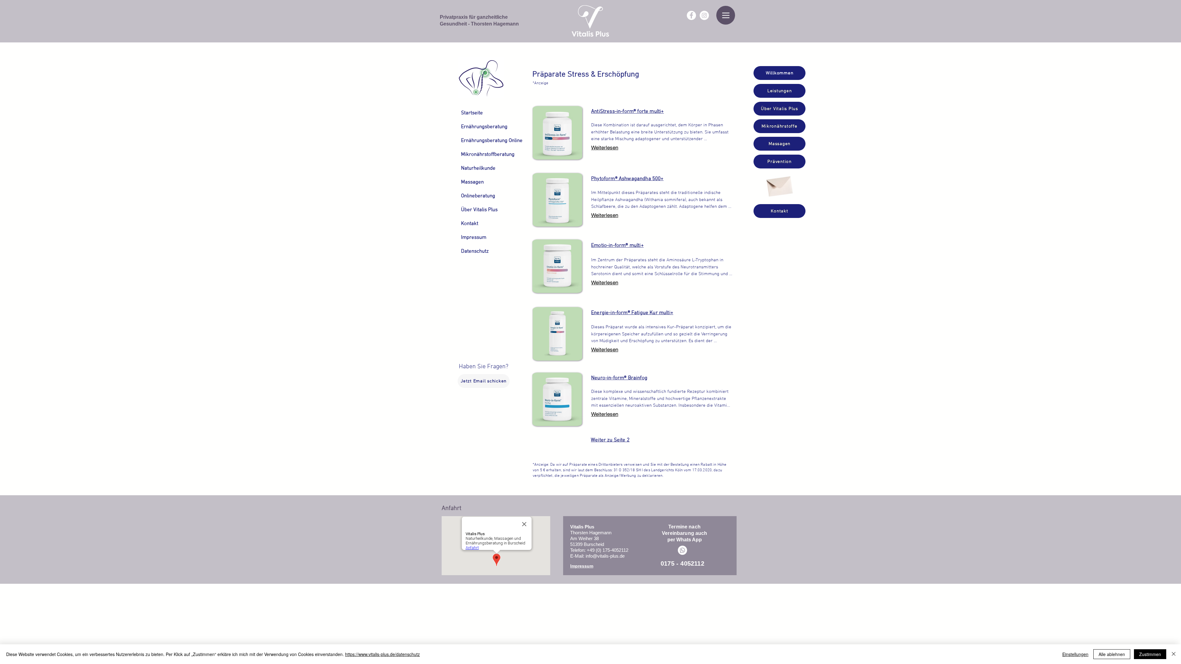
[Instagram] (704, 15)
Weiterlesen (604, 147)
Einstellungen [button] (1075, 654)
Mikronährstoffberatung (476, 155)
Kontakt (469, 224)
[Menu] (725, 15)
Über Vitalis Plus (476, 210)
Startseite (472, 113)
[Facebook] (691, 15)
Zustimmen (1150, 654)
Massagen (472, 182)
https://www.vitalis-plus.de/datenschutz (382, 654)
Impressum (473, 238)
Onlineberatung (476, 196)
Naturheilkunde (476, 168)
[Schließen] (1173, 654)
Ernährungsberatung (476, 127)
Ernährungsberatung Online (476, 141)
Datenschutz (475, 251)
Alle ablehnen (1112, 654)
